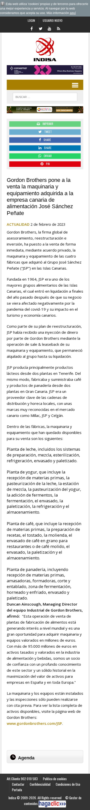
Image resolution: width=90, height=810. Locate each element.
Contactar (18, 784)
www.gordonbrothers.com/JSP (34, 723)
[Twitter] (40, 28)
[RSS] (58, 28)
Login (31, 20)
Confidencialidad (40, 784)
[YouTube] (50, 28)
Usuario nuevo (52, 20)
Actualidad (18, 224)
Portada (17, 789)
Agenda (26, 757)
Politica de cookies (55, 778)
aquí (73, 13)
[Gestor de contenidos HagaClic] (52, 803)
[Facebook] (32, 28)
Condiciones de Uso (68, 784)
